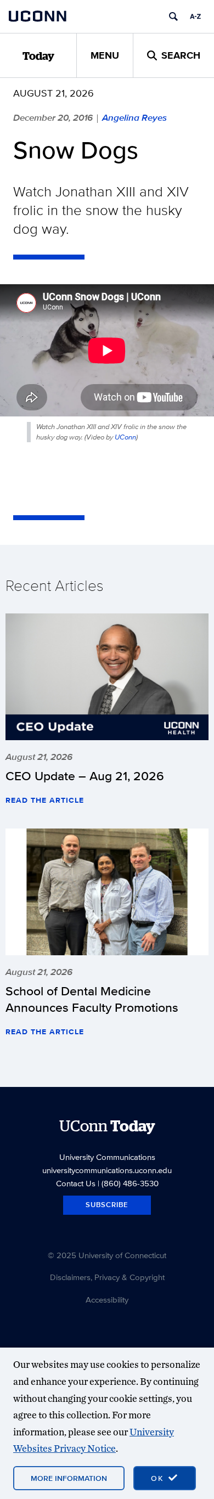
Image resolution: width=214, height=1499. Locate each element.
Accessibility (107, 1299)
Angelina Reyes (134, 117)
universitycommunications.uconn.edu (107, 1170)
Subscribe (107, 1204)
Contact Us (75, 1183)
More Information (69, 1478)
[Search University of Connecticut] (173, 16)
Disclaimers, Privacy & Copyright (107, 1277)
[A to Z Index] (195, 16)
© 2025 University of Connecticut (107, 1255)
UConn (125, 437)
